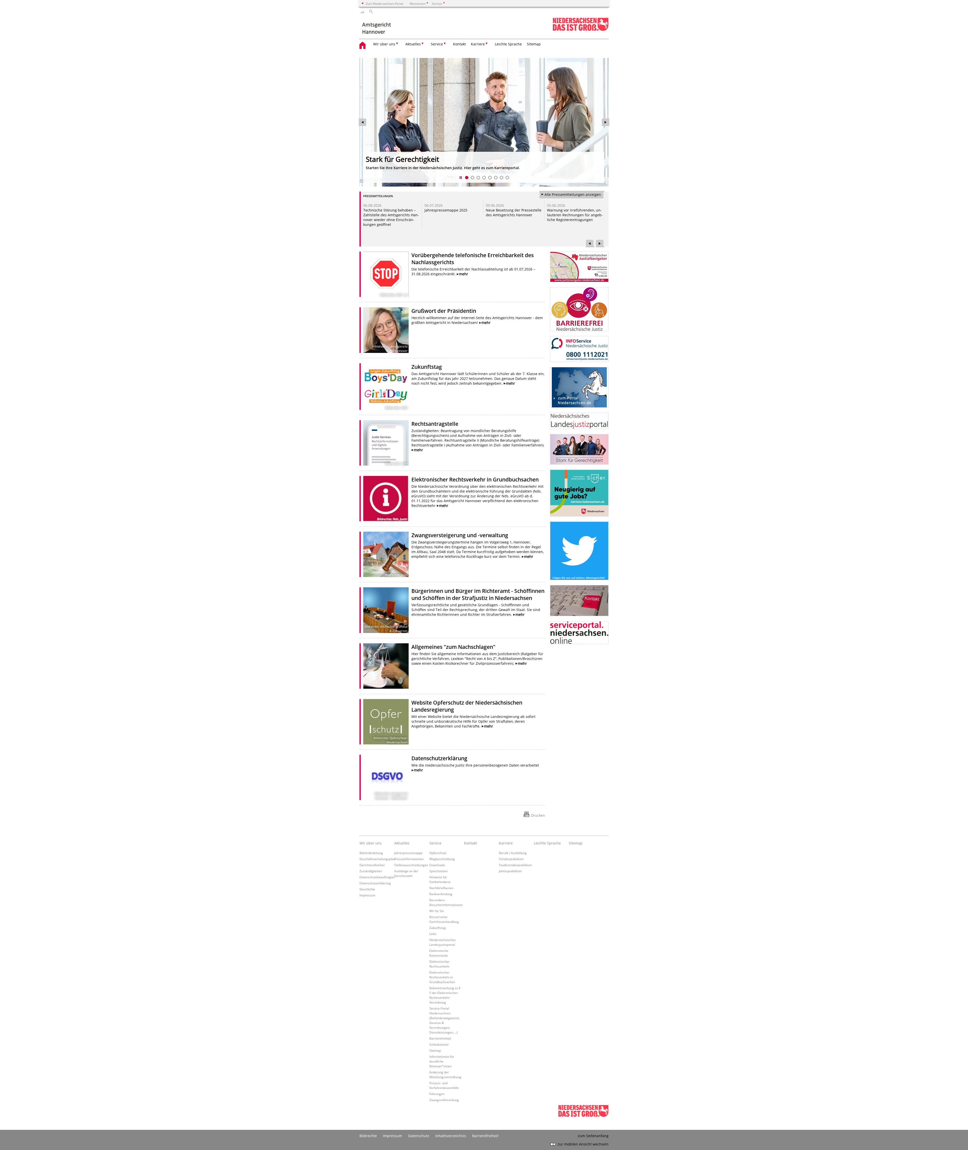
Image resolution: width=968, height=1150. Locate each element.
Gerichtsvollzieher (372, 865)
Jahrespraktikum (510, 871)
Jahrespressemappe (408, 853)
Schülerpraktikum (511, 859)
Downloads (437, 865)
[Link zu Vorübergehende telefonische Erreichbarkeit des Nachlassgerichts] (386, 274)
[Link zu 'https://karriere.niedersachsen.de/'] (579, 493)
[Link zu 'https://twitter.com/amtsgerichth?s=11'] (579, 551)
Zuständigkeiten (370, 871)
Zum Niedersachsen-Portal (384, 4)
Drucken (538, 815)
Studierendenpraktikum (515, 865)
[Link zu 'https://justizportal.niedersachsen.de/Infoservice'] (579, 349)
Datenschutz (418, 1135)
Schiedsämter (439, 1044)
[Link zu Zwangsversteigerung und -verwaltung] (386, 554)
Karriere (506, 843)
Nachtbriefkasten (441, 888)
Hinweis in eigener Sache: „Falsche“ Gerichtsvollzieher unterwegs (451, 215)
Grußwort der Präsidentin (443, 310)
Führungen (436, 1094)
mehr (463, 273)
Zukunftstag (426, 366)
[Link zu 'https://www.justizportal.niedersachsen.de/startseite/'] (579, 421)
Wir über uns (370, 843)
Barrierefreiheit (440, 1038)
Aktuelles (402, 843)
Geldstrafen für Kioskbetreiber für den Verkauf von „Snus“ (389, 212)
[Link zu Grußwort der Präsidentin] (386, 330)
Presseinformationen (409, 859)
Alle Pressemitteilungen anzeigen (572, 194)
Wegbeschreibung (442, 859)
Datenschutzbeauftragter (377, 877)
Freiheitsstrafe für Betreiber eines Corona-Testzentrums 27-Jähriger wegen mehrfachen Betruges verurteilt (574, 217)
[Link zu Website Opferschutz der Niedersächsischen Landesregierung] (386, 721)
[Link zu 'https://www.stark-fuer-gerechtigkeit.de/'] (579, 449)
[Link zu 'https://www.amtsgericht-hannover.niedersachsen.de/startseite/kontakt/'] (579, 600)
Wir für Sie (436, 911)
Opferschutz (437, 853)
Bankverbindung (440, 894)
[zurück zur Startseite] (379, 28)
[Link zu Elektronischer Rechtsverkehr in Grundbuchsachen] (386, 498)
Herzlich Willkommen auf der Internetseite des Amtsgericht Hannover (479, 163)
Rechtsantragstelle (434, 423)
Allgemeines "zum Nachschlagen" (453, 646)
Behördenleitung (371, 853)
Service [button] (437, 44)
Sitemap (534, 44)
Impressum (367, 895)
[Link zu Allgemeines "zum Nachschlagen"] (386, 666)
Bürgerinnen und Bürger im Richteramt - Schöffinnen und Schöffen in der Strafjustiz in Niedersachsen (477, 594)
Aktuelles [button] (413, 44)
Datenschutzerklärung (439, 758)
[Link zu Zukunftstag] (386, 386)
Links (432, 934)
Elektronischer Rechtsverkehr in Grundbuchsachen (475, 479)
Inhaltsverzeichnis (450, 1135)
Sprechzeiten (438, 871)
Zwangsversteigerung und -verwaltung (459, 535)
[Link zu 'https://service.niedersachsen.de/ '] (579, 632)
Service (435, 843)
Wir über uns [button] (384, 44)
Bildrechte (368, 1135)
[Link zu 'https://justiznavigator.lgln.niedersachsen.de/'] (579, 267)
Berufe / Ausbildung (513, 853)
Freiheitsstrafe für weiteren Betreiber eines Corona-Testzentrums (512, 215)
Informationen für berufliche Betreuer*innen (441, 1061)
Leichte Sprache (508, 44)
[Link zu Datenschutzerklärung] (386, 777)
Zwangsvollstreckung (444, 1100)
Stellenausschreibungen (411, 865)
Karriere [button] (478, 44)
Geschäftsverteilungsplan (377, 859)
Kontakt (459, 44)
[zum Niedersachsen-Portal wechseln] (581, 29)
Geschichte (367, 889)
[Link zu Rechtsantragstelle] (386, 443)
